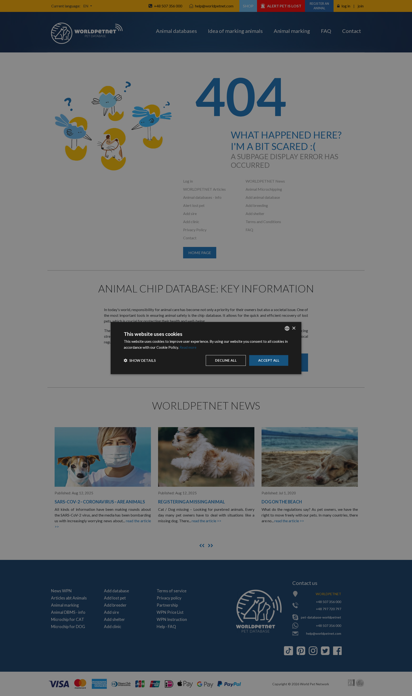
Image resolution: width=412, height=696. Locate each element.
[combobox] (287, 328)
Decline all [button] (226, 360)
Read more (188, 347)
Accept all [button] (268, 360)
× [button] (293, 328)
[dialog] (206, 348)
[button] (140, 360)
